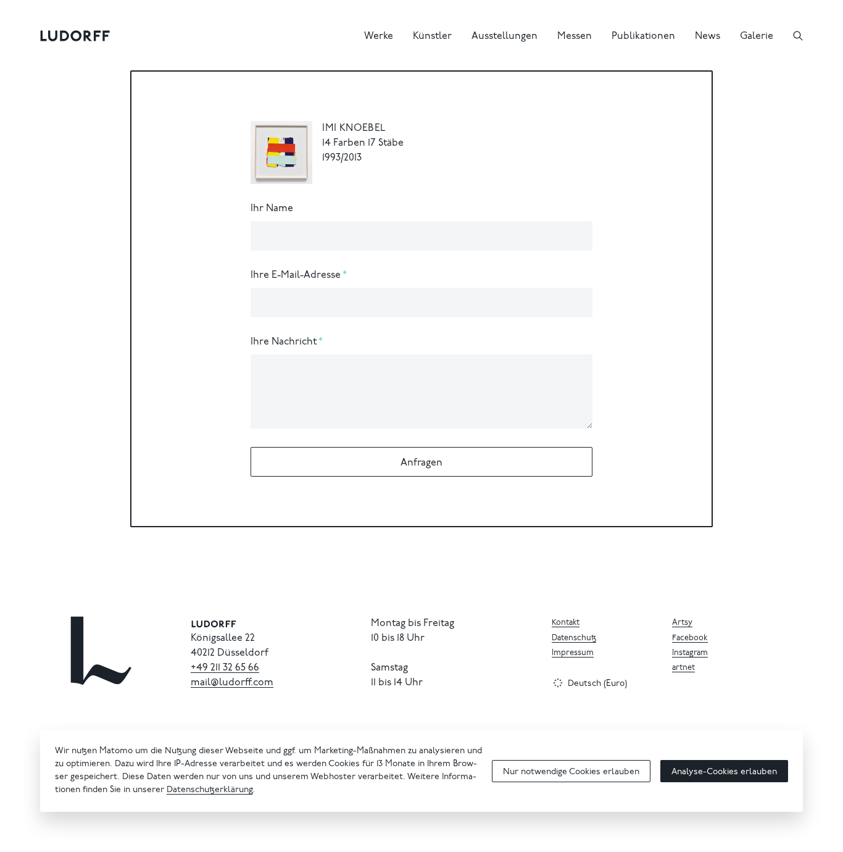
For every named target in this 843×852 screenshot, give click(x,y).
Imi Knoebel (353, 128)
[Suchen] (798, 36)
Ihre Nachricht (284, 342)
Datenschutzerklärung (209, 790)
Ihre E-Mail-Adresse (296, 275)
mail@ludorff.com (232, 683)
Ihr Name (272, 209)
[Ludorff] (75, 36)
